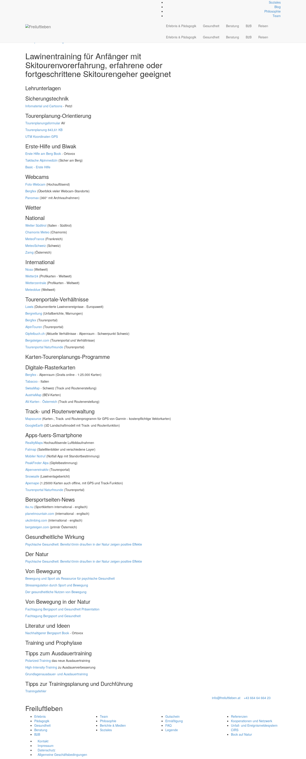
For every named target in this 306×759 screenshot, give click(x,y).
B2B (249, 26)
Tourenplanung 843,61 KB (43, 129)
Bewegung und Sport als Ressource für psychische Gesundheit (70, 578)
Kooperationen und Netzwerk (251, 721)
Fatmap (30, 449)
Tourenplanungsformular (42, 123)
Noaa (29, 269)
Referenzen (239, 716)
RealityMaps (34, 442)
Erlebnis (40, 716)
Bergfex (30, 191)
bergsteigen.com (37, 527)
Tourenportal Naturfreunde (44, 347)
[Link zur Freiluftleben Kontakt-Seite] (26, 2)
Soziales (275, 2)
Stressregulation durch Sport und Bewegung (56, 585)
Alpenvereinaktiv (37, 469)
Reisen (263, 26)
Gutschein (172, 716)
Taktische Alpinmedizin (41, 160)
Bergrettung (33, 313)
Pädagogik (41, 721)
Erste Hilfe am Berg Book (43, 153)
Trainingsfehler (35, 691)
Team (277, 15)
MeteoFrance (34, 239)
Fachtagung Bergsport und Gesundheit (53, 616)
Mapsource (33, 418)
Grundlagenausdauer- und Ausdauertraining (56, 674)
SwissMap (32, 388)
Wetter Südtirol (35, 225)
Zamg (29, 252)
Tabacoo (31, 381)
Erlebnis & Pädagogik (181, 26)
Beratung (232, 26)
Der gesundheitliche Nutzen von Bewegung (55, 592)
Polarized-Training (38, 660)
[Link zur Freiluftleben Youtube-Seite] (34, 2)
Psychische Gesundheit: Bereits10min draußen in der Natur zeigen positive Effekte (83, 544)
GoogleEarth (34, 425)
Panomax (32, 197)
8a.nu (29, 507)
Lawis (29, 306)
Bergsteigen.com (37, 340)
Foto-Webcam (35, 184)
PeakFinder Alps (37, 463)
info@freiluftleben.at (226, 697)
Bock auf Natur (241, 734)
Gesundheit (211, 26)
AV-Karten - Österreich (41, 401)
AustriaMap (33, 395)
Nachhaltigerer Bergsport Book (47, 633)
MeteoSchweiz (35, 245)
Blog (277, 6)
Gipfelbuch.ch (35, 333)
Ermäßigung (174, 721)
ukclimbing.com (36, 520)
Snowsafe (32, 476)
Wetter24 (31, 276)
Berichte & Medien (113, 725)
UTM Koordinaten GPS (41, 136)
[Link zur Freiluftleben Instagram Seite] (31, 2)
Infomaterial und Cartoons (43, 106)
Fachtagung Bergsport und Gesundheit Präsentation (62, 609)
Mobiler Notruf (35, 456)
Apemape (32, 483)
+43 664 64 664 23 (257, 697)
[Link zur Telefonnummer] (29, 2)
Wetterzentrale (35, 283)
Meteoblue (32, 289)
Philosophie (272, 11)
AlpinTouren (33, 327)
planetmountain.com (39, 513)
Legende (171, 730)
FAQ (168, 725)
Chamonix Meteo (37, 232)
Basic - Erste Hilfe (37, 167)
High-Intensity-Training (41, 667)
